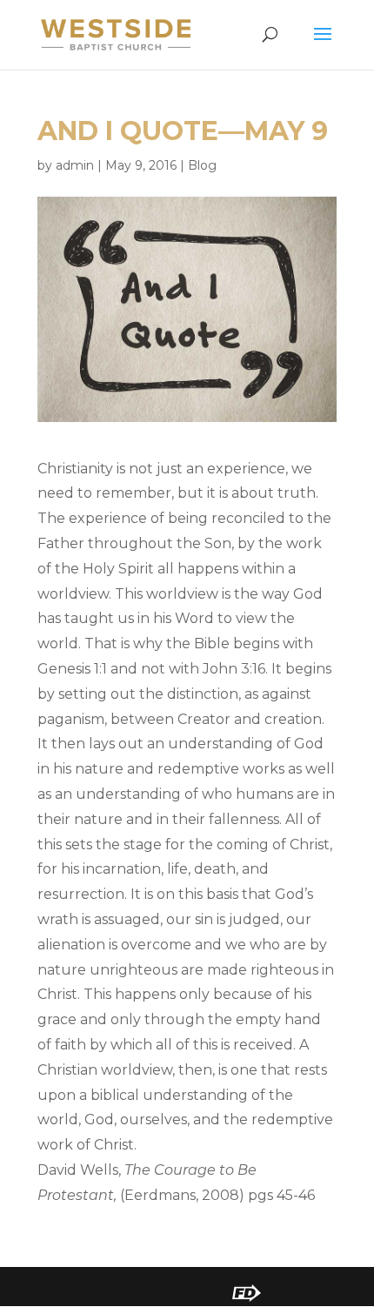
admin (75, 165)
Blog (202, 165)
